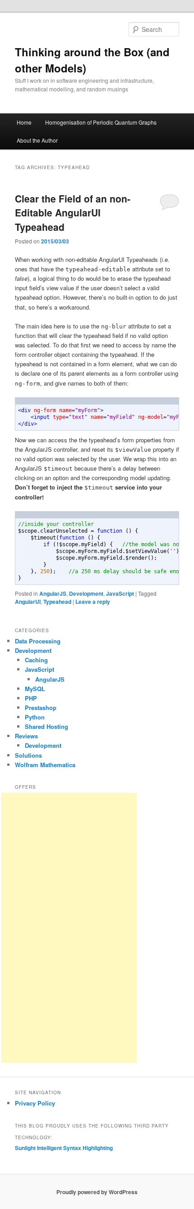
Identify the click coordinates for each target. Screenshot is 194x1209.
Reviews (26, 736)
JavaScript (120, 593)
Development (86, 593)
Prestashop (40, 707)
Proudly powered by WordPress (97, 1192)
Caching (36, 660)
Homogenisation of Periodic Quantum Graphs (101, 122)
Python (35, 717)
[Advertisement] (69, 928)
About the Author (37, 140)
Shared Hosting (46, 726)
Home (24, 122)
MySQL (35, 688)
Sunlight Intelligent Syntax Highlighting (64, 1148)
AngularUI (28, 602)
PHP (31, 698)
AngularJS (52, 593)
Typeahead (57, 602)
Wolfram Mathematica (45, 764)
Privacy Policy (35, 1103)
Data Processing (37, 641)
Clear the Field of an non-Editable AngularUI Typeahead (72, 213)
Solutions (28, 755)
